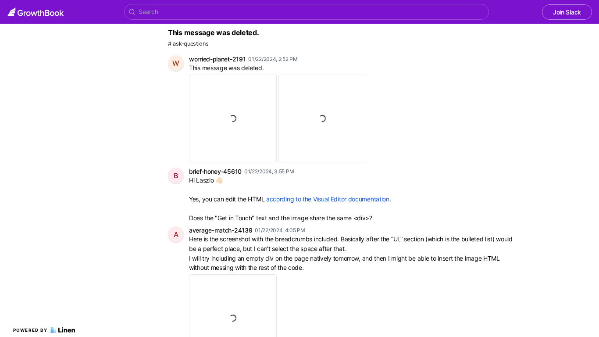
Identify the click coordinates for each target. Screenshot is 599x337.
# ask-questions (188, 43)
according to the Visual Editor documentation (327, 199)
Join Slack (567, 12)
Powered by (30, 330)
